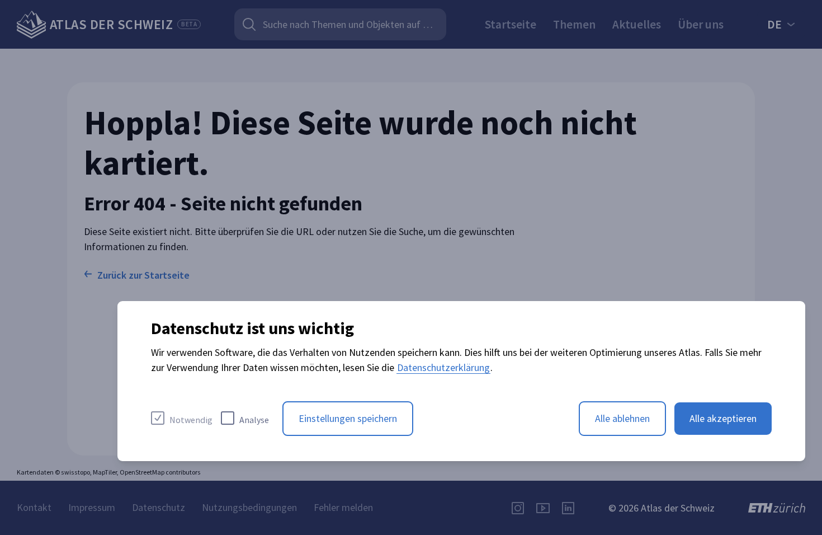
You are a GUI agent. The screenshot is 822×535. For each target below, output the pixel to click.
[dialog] (461, 381)
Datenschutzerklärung (443, 367)
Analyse (254, 419)
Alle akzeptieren (723, 418)
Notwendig (190, 419)
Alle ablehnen (622, 418)
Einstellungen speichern (348, 418)
